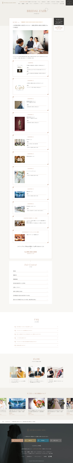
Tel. (37, 448)
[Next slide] (63, 403)
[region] (59, 28)
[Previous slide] (9, 403)
